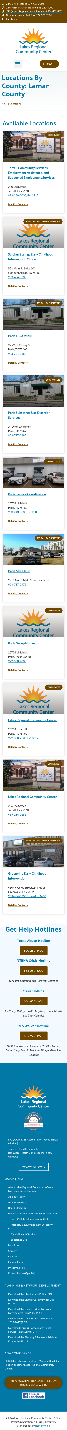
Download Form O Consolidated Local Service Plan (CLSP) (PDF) (29, 1329)
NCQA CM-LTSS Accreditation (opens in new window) (33, 1141)
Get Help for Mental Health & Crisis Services (32, 1213)
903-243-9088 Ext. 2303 (23, 512)
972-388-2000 (17, 661)
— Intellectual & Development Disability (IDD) (30, 1226)
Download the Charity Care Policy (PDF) (30, 1294)
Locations (13, 1245)
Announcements (17, 1202)
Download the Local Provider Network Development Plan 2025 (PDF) (29, 1310)
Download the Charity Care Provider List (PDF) (31, 1301)
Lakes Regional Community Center (32, 720)
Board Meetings (17, 1207)
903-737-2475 (17, 584)
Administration (16, 1196)
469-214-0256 (17, 814)
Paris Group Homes (21, 643)
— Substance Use (17, 1239)
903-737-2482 (17, 353)
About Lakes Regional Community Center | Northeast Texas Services (31, 1189)
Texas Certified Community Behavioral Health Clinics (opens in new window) (30, 1152)
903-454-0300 (17, 277)
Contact (12, 1256)
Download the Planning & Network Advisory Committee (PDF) (33, 1339)
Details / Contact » (18, 204)
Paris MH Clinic (19, 571)
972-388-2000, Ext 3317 (23, 195)
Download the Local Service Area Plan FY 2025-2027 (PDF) (31, 1320)
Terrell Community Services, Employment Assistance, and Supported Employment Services (31, 172)
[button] (18, 64)
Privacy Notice (16, 1267)
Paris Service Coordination (27, 494)
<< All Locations (11, 103)
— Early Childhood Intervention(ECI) (28, 1219)
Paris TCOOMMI (20, 336)
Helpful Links (15, 1262)
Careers (12, 1250)
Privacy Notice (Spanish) (21, 1273)
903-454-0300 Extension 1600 (27, 896)
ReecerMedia (42, 1425)
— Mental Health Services (22, 1234)
